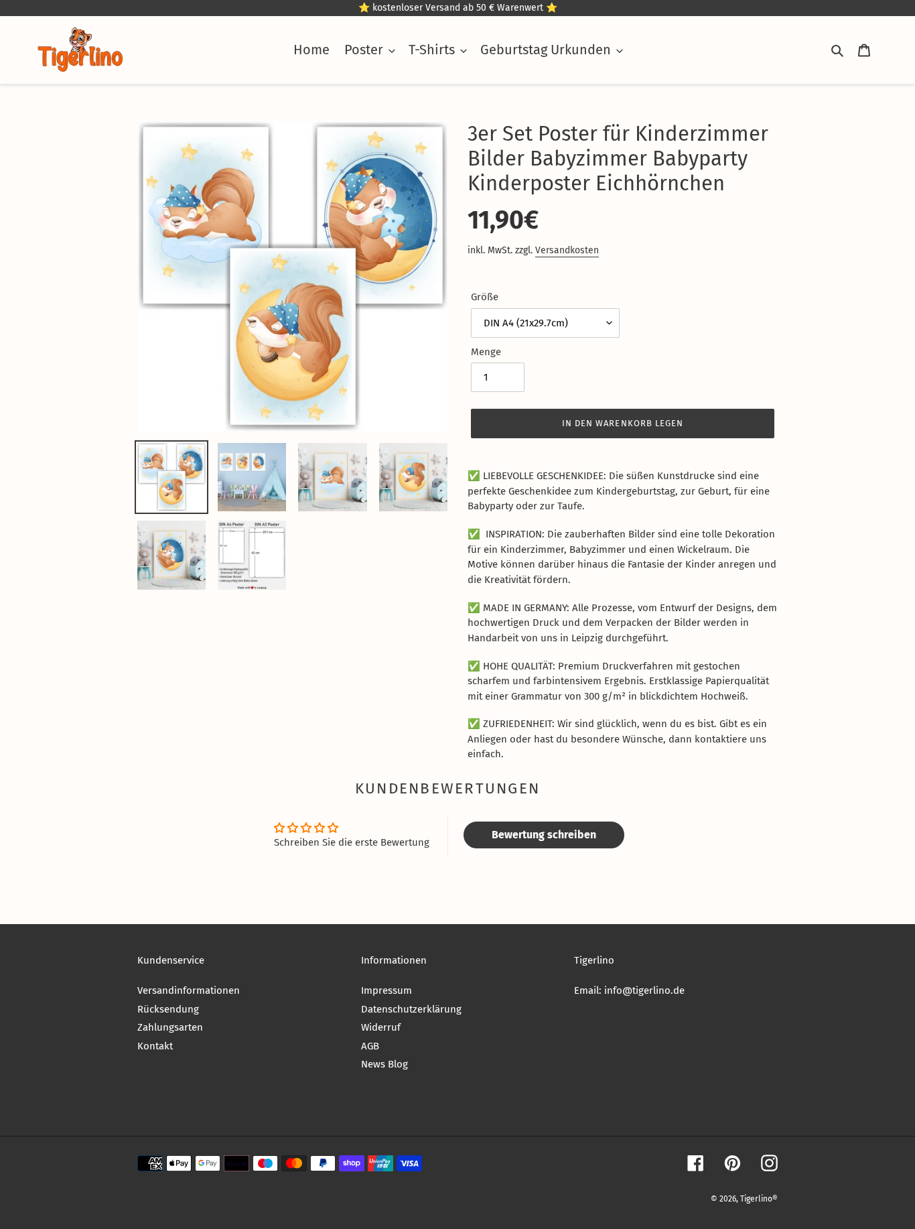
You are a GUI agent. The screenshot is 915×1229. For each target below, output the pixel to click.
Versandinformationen (188, 990)
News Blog (384, 1064)
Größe (484, 297)
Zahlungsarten (170, 1027)
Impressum (386, 990)
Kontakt (155, 1046)
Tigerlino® (759, 1199)
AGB (370, 1046)
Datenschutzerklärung (411, 1009)
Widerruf (381, 1027)
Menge (486, 352)
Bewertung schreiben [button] (544, 834)
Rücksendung (168, 1009)
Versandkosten (567, 250)
